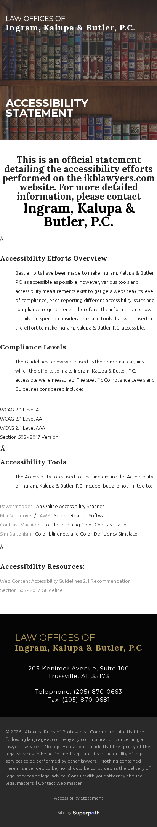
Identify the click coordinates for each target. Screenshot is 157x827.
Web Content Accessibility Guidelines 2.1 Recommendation (65, 581)
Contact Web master (60, 783)
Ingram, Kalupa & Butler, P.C (78, 642)
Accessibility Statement (78, 797)
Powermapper (16, 506)
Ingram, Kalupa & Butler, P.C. (70, 23)
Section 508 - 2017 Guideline (31, 590)
